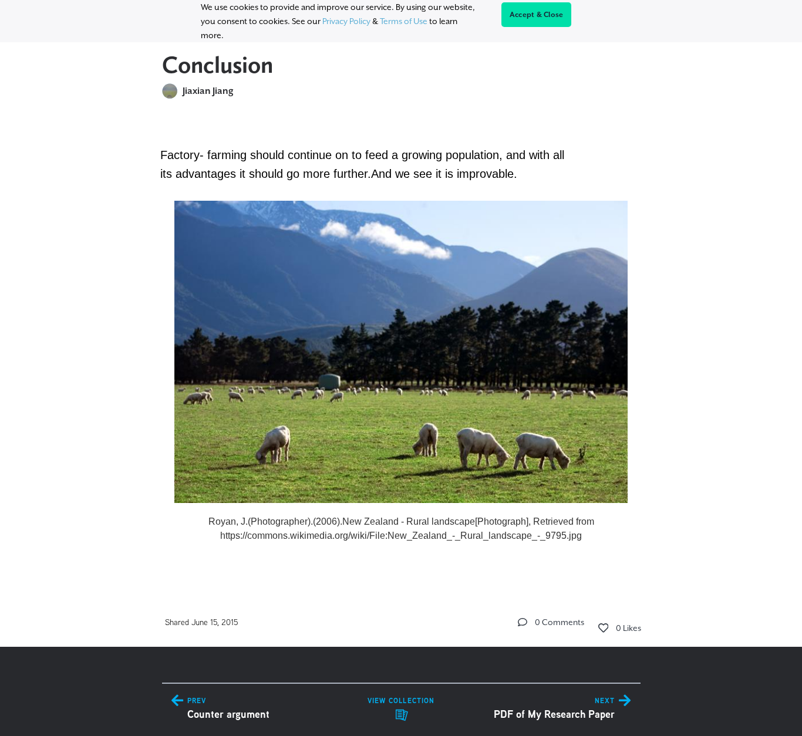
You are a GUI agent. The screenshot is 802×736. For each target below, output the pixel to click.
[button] (522, 622)
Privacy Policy (346, 21)
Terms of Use (403, 21)
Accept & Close (537, 15)
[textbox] (401, 343)
